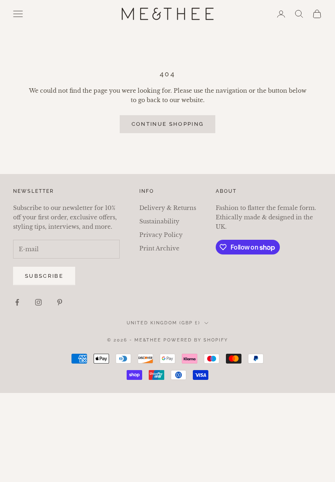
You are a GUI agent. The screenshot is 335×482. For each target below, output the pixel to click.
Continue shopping (168, 124)
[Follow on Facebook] (17, 302)
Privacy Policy (161, 235)
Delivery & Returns (167, 208)
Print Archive (159, 248)
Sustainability (159, 221)
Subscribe (44, 276)
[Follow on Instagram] (38, 302)
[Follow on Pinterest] (60, 302)
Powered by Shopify (195, 340)
